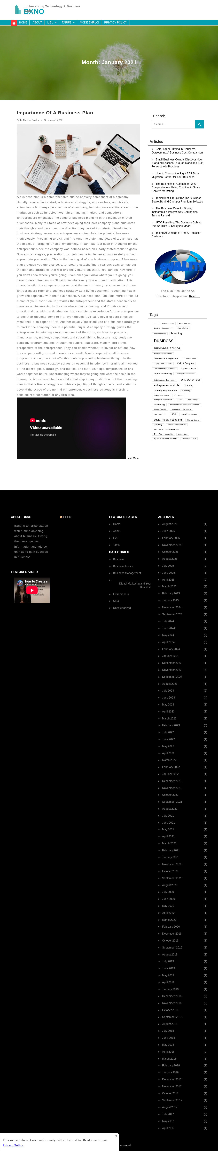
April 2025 (168, 579)
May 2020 (168, 905)
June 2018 (168, 1037)
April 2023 (168, 711)
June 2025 (168, 572)
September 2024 (172, 614)
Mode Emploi (89, 22)
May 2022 (168, 746)
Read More (133, 458)
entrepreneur (190, 379)
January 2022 (170, 774)
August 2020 (169, 885)
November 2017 (172, 1086)
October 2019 (170, 940)
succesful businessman (166, 429)
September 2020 (172, 878)
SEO (116, 600)
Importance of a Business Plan (55, 112)
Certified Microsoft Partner (165, 369)
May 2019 (168, 975)
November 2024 (172, 607)
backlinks (183, 328)
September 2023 (172, 676)
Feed (67, 517)
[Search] (199, 124)
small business (189, 414)
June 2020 (168, 898)
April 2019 (168, 982)
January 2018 (170, 1072)
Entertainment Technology (164, 380)
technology (182, 434)
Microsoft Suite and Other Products (184, 405)
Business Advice (123, 566)
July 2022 (168, 732)
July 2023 (168, 690)
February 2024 (171, 649)
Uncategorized (122, 607)
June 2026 (168, 531)
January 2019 (170, 989)
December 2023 (172, 662)
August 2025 (169, 558)
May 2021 (168, 829)
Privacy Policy (115, 22)
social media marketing (168, 419)
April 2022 (168, 753)
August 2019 (169, 954)
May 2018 (168, 1044)
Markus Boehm (31, 120)
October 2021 (170, 794)
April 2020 (168, 912)
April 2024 (168, 642)
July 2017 (168, 1114)
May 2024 (168, 635)
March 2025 (169, 586)
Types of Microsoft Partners (165, 438)
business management (166, 358)
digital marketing (163, 373)
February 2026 (171, 538)
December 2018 (172, 996)
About (37, 22)
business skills (190, 358)
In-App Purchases (161, 395)
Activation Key (168, 323)
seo (174, 414)
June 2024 (168, 628)
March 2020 (169, 919)
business (164, 340)
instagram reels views (163, 400)
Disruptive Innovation (185, 374)
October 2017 (170, 1093)
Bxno (17, 525)
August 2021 (169, 808)
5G (155, 323)
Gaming (189, 385)
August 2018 (169, 1024)
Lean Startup (192, 400)
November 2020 (172, 864)
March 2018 (169, 1058)
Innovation (178, 395)
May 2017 (168, 1121)
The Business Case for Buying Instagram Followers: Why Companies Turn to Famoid (175, 212)
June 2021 (168, 822)
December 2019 (172, 933)
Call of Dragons (185, 363)
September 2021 (172, 801)
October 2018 (170, 1010)
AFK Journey (184, 323)
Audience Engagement (163, 328)
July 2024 (168, 621)
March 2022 (169, 760)
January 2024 (170, 655)
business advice (167, 348)
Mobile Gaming (160, 409)
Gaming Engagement (165, 390)
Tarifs (67, 22)
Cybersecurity (188, 368)
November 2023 (172, 669)
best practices (160, 334)
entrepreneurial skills (166, 385)
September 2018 (172, 1017)
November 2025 (172, 545)
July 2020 (168, 891)
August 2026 (169, 524)
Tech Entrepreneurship (163, 434)
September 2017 (172, 1100)
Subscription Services (177, 425)
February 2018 (171, 1065)
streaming (158, 425)
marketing (159, 404)
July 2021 (168, 815)
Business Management (127, 573)
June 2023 (168, 697)
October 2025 (170, 551)
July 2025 (168, 565)
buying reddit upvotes (163, 363)
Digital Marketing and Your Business (135, 585)
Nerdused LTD (160, 414)
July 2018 (168, 1030)
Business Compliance (163, 354)
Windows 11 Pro (189, 438)
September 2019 (172, 947)
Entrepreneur (121, 594)
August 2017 (169, 1107)
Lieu (50, 22)
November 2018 (172, 1003)
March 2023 (169, 718)
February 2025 (171, 593)
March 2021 (169, 843)
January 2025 (170, 600)
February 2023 (171, 725)
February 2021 (171, 850)
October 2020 (170, 871)
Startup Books (193, 420)
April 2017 (168, 1128)
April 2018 (168, 1051)
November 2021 (172, 788)
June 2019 (168, 968)
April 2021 (168, 836)
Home (23, 22)
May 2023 (168, 704)
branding (176, 333)
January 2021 (170, 857)
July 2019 (168, 961)
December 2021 (172, 781)
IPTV (179, 400)
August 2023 (169, 683)
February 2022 (171, 767)
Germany (186, 391)
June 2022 (168, 739)
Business (118, 559)
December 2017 (172, 1079)
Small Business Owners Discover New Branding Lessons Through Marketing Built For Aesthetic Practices (177, 163)
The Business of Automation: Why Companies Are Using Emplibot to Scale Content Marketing (176, 187)
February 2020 (171, 926)
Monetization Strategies (181, 409)
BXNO (34, 11)
